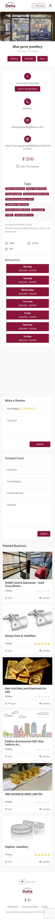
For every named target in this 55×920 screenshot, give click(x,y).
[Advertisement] (27, 371)
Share (42, 59)
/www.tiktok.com (24, 215)
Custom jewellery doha (17, 210)
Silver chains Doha (36, 188)
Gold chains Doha (15, 188)
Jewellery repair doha (17, 204)
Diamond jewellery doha (36, 194)
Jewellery (46, 598)
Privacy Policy (12, 906)
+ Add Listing (38, 6)
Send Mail (29, 59)
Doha (10, 598)
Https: (9, 215)
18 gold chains (13, 194)
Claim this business (29, 166)
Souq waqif (38, 210)
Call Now (14, 59)
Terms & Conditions (30, 906)
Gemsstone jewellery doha (19, 199)
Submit (39, 444)
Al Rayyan (12, 703)
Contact (44, 906)
